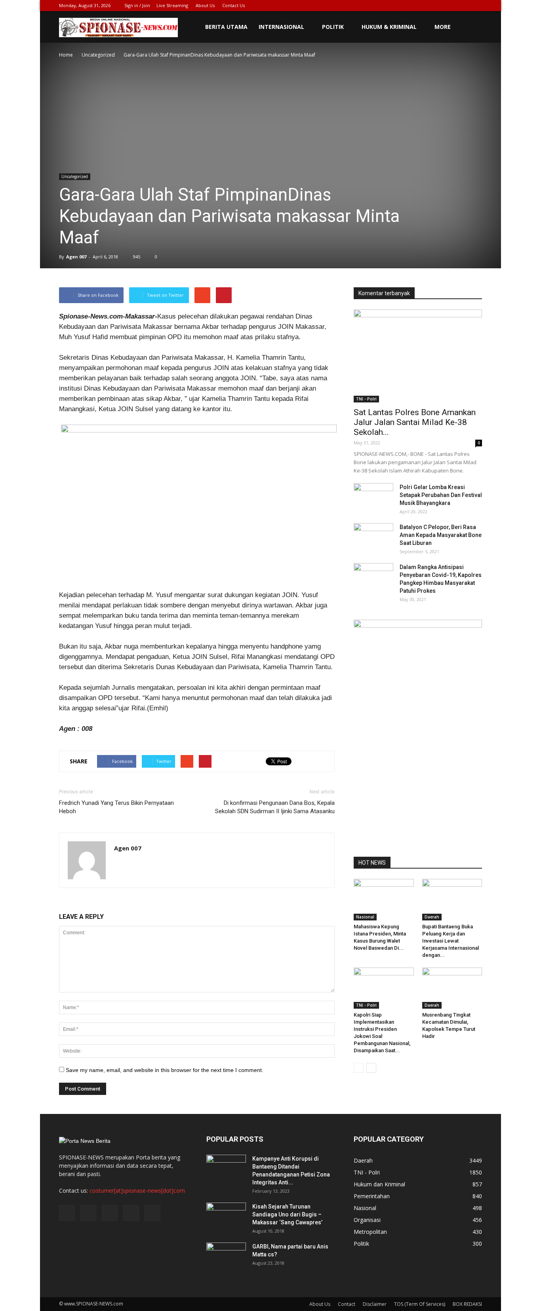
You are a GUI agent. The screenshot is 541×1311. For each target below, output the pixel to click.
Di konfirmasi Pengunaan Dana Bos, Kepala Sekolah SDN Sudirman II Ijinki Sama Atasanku (275, 807)
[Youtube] (476, 5)
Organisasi (367, 1220)
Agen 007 (76, 257)
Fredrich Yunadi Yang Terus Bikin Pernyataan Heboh (116, 807)
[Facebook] (424, 5)
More (442, 26)
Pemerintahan (372, 1196)
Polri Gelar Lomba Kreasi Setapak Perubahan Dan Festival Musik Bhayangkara (441, 495)
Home (66, 54)
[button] (472, 26)
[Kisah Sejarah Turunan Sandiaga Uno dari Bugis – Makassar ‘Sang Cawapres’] (226, 1216)
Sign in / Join (137, 5)
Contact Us (233, 5)
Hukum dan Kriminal (379, 1184)
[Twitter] (437, 5)
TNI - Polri (366, 399)
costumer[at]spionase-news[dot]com (137, 1190)
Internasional (281, 26)
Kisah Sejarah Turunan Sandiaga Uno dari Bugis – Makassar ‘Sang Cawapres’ (287, 1214)
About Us (205, 5)
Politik (333, 26)
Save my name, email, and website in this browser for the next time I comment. (164, 1070)
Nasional (365, 917)
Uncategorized (74, 176)
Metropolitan (370, 1231)
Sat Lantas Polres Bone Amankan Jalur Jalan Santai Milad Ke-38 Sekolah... (415, 422)
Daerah (432, 917)
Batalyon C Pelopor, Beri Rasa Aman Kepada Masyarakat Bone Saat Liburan (441, 535)
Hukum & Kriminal (389, 26)
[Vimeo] (450, 5)
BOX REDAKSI (467, 1304)
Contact (346, 1304)
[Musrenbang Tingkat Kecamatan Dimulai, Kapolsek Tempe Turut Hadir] (452, 988)
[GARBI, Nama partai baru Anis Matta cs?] (226, 1256)
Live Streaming (172, 5)
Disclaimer (375, 1304)
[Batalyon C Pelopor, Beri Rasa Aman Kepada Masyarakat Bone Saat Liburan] (373, 537)
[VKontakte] (463, 5)
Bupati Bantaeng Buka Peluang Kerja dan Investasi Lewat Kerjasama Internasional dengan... (450, 941)
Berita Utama (226, 26)
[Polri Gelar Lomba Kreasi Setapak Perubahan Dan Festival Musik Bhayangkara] (373, 497)
